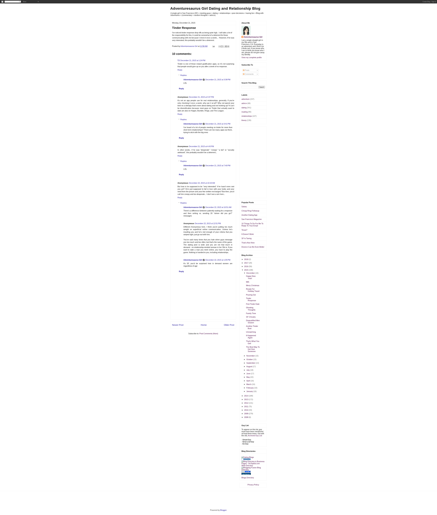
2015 (246, 270)
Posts (246, 70)
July (248, 370)
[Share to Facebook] (226, 46)
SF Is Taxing (246, 238)
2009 (246, 414)
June (248, 374)
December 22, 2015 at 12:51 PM (208, 223)
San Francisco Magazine (251, 219)
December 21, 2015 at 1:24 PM (192, 60)
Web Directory (247, 466)
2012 (246, 403)
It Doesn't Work (247, 234)
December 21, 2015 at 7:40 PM (217, 166)
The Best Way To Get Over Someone (253, 349)
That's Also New (248, 243)
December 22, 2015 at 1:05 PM (217, 260)
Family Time (251, 313)
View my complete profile (251, 57)
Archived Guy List (255, 436)
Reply (180, 70)
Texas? (244, 230)
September (251, 363)
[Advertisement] (203, 314)
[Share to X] (224, 46)
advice (244, 103)
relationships (246, 116)
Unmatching (251, 332)
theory (243, 120)
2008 (246, 417)
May (248, 377)
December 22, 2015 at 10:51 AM (218, 207)
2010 (246, 410)
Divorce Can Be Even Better (252, 247)
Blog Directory (246, 474)
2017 (246, 263)
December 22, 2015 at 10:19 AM (202, 183)
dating (243, 108)
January (249, 391)
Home (204, 325)
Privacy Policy (253, 485)
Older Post (229, 325)
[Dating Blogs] (247, 457)
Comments (249, 74)
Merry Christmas (252, 285)
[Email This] (219, 46)
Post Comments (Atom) (208, 334)
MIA (247, 282)
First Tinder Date (252, 304)
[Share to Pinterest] (228, 46)
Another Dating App (249, 215)
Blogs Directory (247, 478)
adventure (245, 99)
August (249, 366)
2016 (246, 266)
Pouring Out (251, 295)
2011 (246, 407)
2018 (246, 259)
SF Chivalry (251, 317)
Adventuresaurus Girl (192, 80)
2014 (246, 396)
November (250, 356)
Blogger (223, 510)
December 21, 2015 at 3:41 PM (217, 124)
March (249, 384)
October (249, 359)
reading (244, 112)
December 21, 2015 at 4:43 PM (201, 146)
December (250, 273)
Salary (244, 207)
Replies (183, 75)
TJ (179, 60)
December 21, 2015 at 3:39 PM (217, 80)
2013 (246, 399)
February (250, 388)
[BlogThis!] (222, 46)
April (248, 381)
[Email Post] (213, 46)
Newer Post (177, 325)
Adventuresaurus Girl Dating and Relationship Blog (215, 8)
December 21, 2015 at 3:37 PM (201, 97)
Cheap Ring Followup (250, 211)
